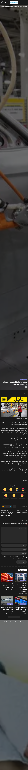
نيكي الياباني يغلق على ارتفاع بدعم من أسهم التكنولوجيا (21, 609)
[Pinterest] (7, 506)
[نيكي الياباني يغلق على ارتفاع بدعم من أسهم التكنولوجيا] (21, 600)
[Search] (2, 2)
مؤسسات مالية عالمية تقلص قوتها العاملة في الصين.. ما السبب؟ (7, 585)
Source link (24, 480)
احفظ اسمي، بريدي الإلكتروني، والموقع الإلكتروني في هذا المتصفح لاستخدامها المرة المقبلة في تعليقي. (13, 557)
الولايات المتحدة (21, 453)
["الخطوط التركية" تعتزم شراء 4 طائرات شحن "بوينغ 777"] (7, 600)
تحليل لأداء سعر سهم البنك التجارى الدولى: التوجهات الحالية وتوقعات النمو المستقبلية (21, 587)
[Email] (3, 506)
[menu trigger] (25, 2)
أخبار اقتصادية (23, 379)
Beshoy (22, 386)
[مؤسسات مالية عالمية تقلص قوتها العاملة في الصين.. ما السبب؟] (7, 577)
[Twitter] (10, 506)
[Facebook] (14, 506)
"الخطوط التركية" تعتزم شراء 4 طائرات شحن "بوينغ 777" (7, 609)
